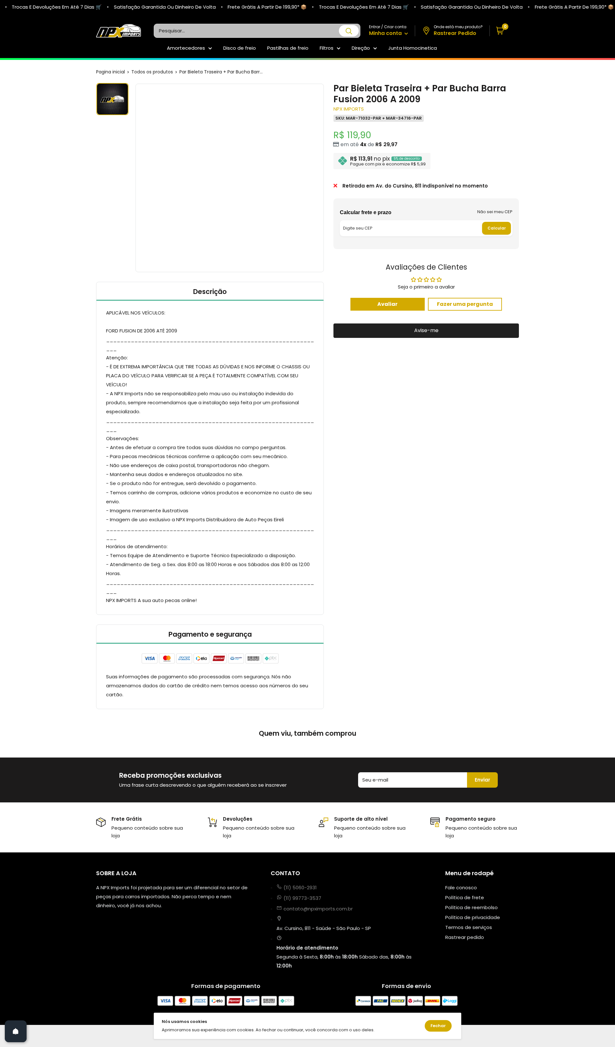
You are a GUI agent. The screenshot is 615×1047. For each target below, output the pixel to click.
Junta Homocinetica (412, 48)
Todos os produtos (152, 72)
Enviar (482, 779)
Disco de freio (239, 48)
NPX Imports (348, 108)
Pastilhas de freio (287, 48)
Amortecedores (186, 48)
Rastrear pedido (464, 937)
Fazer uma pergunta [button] (465, 303)
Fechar (438, 1026)
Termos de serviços (468, 927)
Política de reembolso (471, 907)
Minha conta (386, 33)
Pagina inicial (110, 72)
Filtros (326, 48)
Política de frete (464, 897)
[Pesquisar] (349, 31)
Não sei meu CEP (494, 212)
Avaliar (387, 303)
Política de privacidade (472, 917)
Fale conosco (461, 887)
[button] (504, 31)
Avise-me (426, 330)
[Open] (16, 1031)
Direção (361, 48)
